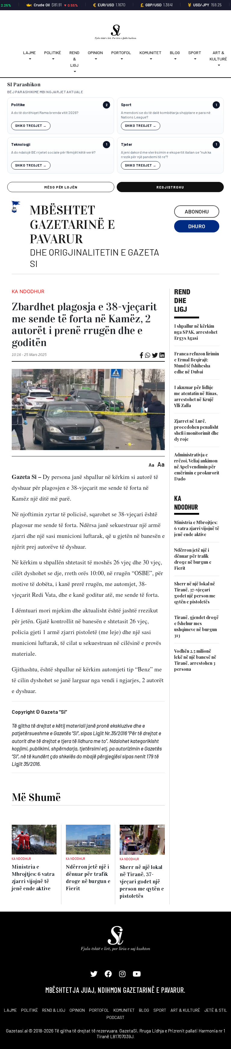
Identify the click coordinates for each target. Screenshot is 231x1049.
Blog (175, 52)
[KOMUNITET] (150, 58)
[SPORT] (194, 58)
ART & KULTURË (185, 1010)
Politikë (52, 52)
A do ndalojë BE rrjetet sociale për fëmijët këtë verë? (53, 152)
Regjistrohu (170, 187)
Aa (151, 465)
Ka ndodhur (28, 291)
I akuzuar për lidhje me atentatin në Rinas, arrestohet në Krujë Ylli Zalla (196, 396)
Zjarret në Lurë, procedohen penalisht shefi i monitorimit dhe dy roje (196, 430)
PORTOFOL (99, 1010)
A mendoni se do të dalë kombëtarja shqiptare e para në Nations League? (166, 114)
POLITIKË (29, 1010)
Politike (18, 105)
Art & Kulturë (218, 55)
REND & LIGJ (53, 1010)
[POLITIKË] (52, 58)
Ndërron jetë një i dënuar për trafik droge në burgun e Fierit (192, 559)
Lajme (29, 52)
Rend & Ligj (74, 59)
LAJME (10, 1010)
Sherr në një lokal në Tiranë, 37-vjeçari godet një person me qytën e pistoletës (194, 593)
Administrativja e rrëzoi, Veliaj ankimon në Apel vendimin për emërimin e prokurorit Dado (196, 467)
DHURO (196, 226)
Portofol (121, 52)
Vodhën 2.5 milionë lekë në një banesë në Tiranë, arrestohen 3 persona (195, 660)
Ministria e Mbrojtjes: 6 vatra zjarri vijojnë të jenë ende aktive (196, 528)
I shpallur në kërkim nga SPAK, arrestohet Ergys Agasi (195, 332)
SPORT (159, 1010)
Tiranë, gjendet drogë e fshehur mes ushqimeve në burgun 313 (196, 626)
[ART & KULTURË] (218, 65)
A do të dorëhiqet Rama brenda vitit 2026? (44, 112)
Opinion (95, 52)
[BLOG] (175, 58)
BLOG (144, 1010)
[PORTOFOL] (121, 58)
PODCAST (115, 1017)
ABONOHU (197, 211)
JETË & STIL (215, 1010)
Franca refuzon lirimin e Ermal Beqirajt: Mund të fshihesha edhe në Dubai (196, 363)
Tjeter (126, 144)
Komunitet (151, 52)
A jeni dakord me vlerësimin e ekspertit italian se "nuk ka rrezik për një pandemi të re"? (166, 154)
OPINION (77, 1010)
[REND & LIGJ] (74, 71)
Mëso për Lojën (60, 187)
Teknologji (20, 144)
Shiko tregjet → (31, 125)
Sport (194, 52)
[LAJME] (29, 58)
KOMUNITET (124, 1010)
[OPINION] (95, 58)
